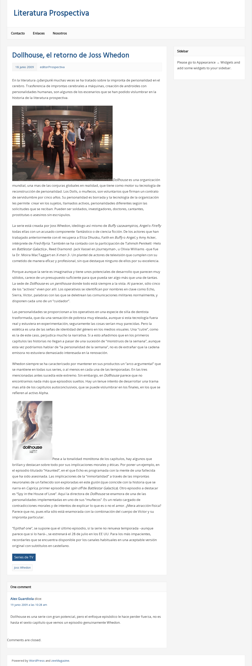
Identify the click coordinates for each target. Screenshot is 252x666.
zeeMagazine (60, 660)
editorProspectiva (52, 67)
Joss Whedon (22, 567)
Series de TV (23, 557)
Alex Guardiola (22, 598)
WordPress (37, 660)
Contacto (18, 33)
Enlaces (39, 33)
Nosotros (60, 33)
